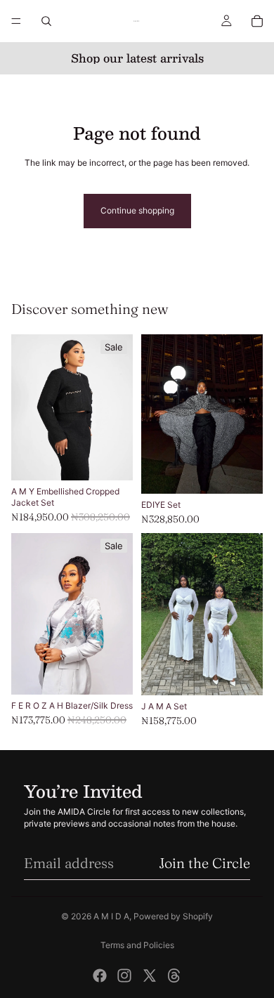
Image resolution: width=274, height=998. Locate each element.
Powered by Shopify (173, 916)
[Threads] (174, 975)
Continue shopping (137, 210)
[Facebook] (99, 975)
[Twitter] (149, 975)
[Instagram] (124, 975)
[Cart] (257, 21)
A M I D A (111, 916)
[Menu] (16, 21)
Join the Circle (204, 863)
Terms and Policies (137, 945)
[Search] (46, 21)
